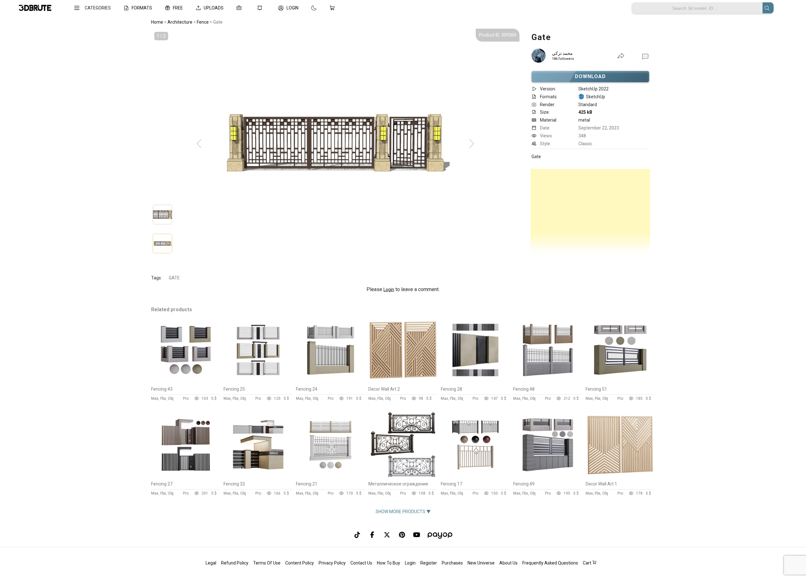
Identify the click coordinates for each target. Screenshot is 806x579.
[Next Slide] (471, 144)
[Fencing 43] (185, 381)
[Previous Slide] (199, 144)
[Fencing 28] (475, 381)
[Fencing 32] (258, 476)
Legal (211, 562)
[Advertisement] (590, 213)
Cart (587, 562)
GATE (174, 277)
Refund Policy (234, 562)
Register (428, 562)
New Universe (481, 562)
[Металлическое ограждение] (403, 476)
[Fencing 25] (258, 381)
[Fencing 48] (547, 381)
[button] (645, 56)
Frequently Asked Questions (550, 562)
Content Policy (299, 562)
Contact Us (361, 562)
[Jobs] (240, 8)
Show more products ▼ (403, 511)
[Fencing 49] (547, 476)
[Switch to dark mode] (307, 8)
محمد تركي (562, 53)
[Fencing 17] (475, 476)
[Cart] (333, 8)
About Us (508, 562)
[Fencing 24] (330, 381)
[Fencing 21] (330, 476)
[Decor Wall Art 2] (403, 381)
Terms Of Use (267, 562)
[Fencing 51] (620, 381)
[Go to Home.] (35, 8)
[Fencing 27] (185, 476)
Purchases (452, 562)
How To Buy (388, 562)
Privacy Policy (332, 562)
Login (388, 289)
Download (590, 76)
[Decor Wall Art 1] (620, 476)
